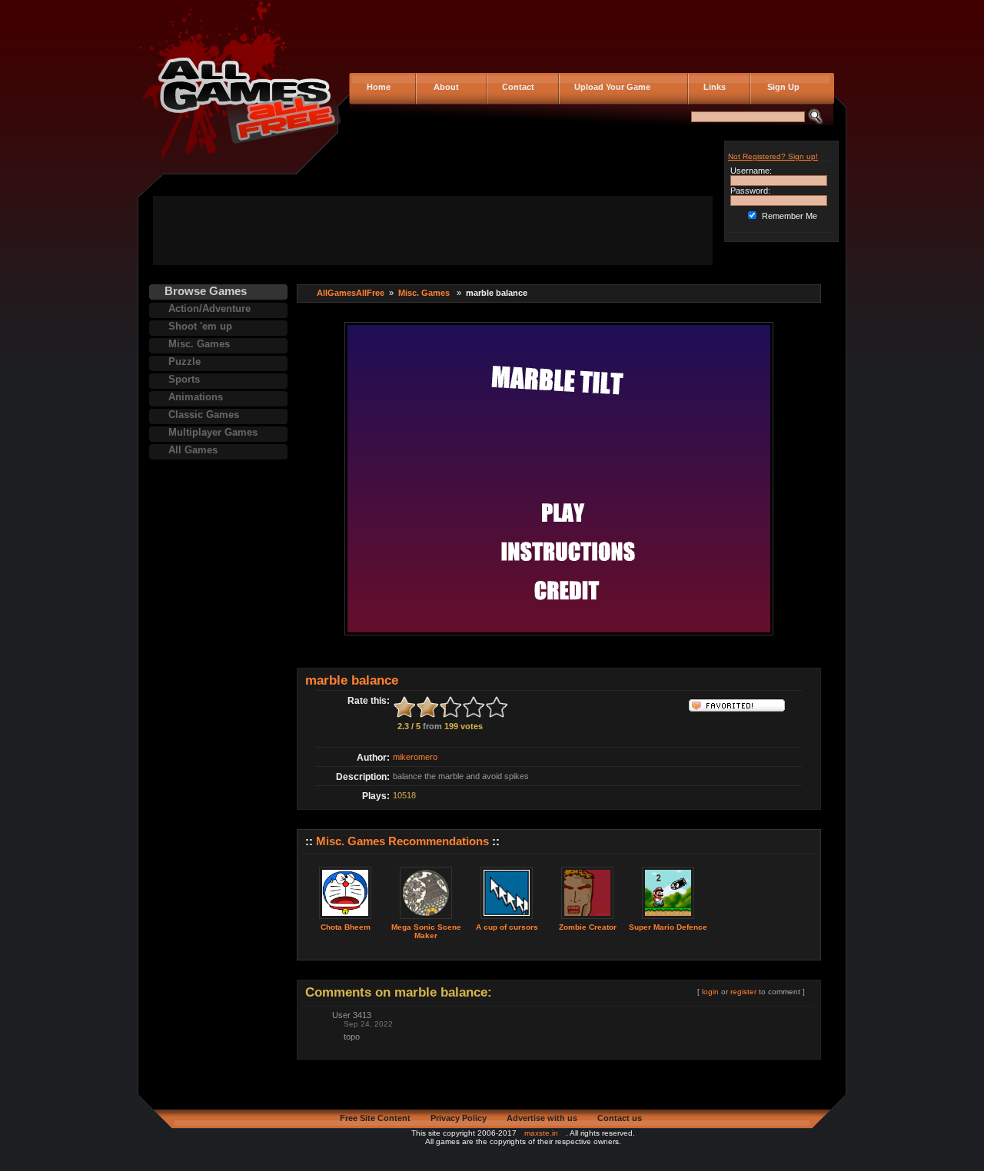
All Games (193, 450)
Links (712, 86)
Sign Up (779, 86)
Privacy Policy (458, 1118)
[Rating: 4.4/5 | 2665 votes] (345, 920)
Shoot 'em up (200, 326)
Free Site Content (375, 1118)
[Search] (815, 122)
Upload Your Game (610, 86)
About (443, 86)
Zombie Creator (588, 927)
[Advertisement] (433, 230)
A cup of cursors (507, 927)
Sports (184, 379)
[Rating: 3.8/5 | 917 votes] (426, 920)
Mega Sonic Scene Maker (426, 931)
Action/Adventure (209, 308)
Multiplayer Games (213, 432)
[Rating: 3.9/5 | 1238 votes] (506, 920)
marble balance (351, 680)
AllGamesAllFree (350, 292)
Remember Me (789, 216)
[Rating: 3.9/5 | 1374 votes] (668, 920)
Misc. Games (199, 344)
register (743, 991)
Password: (750, 190)
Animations (195, 397)
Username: (751, 170)
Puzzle (184, 361)
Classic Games (203, 414)
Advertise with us (542, 1118)
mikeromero (415, 756)
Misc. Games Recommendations (402, 841)
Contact (515, 86)
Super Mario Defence (668, 927)
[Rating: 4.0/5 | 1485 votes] (587, 920)
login (710, 991)
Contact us (619, 1118)
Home (377, 86)
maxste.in (541, 1133)
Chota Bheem (346, 927)
